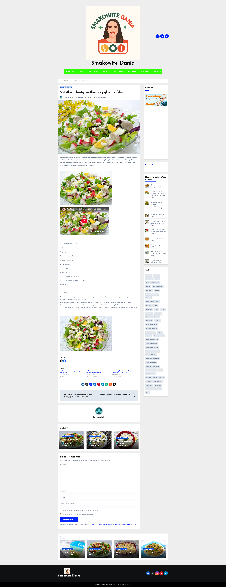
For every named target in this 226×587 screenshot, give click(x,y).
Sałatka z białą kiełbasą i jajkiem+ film (91, 92)
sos (160, 370)
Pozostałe (156, 71)
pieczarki (149, 313)
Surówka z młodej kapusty (153, 381)
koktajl (148, 297)
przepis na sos (150, 332)
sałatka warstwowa (152, 339)
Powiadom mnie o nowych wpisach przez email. (77, 514)
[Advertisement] (156, 132)
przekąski (149, 320)
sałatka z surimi (151, 354)
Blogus (118, 584)
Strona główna (70, 71)
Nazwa (63, 491)
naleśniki (149, 309)
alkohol (148, 275)
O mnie (81, 71)
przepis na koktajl (151, 324)
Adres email (64, 497)
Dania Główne (105, 71)
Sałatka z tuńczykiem (152, 358)
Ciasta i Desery (92, 71)
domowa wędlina (157, 286)
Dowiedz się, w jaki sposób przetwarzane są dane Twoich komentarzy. (113, 524)
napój (156, 309)
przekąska (158, 313)
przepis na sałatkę (151, 328)
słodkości (158, 385)
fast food (149, 290)
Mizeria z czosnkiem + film (126, 441)
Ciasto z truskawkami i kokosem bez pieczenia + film (158, 231)
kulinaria (148, 305)
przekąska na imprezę (152, 316)
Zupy (114, 71)
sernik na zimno (151, 362)
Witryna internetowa (67, 504)
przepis (157, 320)
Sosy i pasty (132, 71)
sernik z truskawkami (152, 366)
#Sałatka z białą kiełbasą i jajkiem (97, 97)
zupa (147, 392)
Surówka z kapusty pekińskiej (155, 377)
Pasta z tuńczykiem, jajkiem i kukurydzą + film (158, 223)
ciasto (157, 279)
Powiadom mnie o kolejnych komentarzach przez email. (80, 510)
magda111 (68, 97)
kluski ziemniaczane (152, 294)
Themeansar (127, 584)
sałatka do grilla (159, 335)
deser (148, 286)
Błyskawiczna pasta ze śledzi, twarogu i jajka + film (158, 253)
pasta (163, 309)
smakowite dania (151, 370)
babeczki (156, 275)
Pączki (160, 332)
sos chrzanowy (150, 373)
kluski (157, 290)
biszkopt (149, 279)
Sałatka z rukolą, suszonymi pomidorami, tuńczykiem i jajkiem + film (158, 206)
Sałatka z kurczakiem (152, 351)
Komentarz (64, 464)
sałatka (148, 335)
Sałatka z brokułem (152, 347)
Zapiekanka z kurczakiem (153, 389)
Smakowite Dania (113, 63)
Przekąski (122, 71)
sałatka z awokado (151, 343)
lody (156, 305)
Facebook (149, 165)
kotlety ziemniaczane (152, 301)
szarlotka (149, 385)
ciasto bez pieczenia (152, 282)
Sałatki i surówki (144, 71)
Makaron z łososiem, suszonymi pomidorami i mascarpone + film (152, 555)
